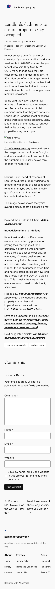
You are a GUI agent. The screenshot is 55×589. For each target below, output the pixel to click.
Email (8, 443)
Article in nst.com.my (17, 148)
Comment (11, 395)
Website (9, 457)
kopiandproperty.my (24, 7)
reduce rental (37, 345)
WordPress (24, 583)
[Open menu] (49, 7)
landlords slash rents (16, 345)
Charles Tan (29, 41)
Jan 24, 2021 (10, 41)
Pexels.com (34, 142)
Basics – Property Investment (21, 45)
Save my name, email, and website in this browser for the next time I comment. (28, 475)
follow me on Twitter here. (26, 309)
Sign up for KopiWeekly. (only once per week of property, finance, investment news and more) (26, 323)
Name (8, 429)
